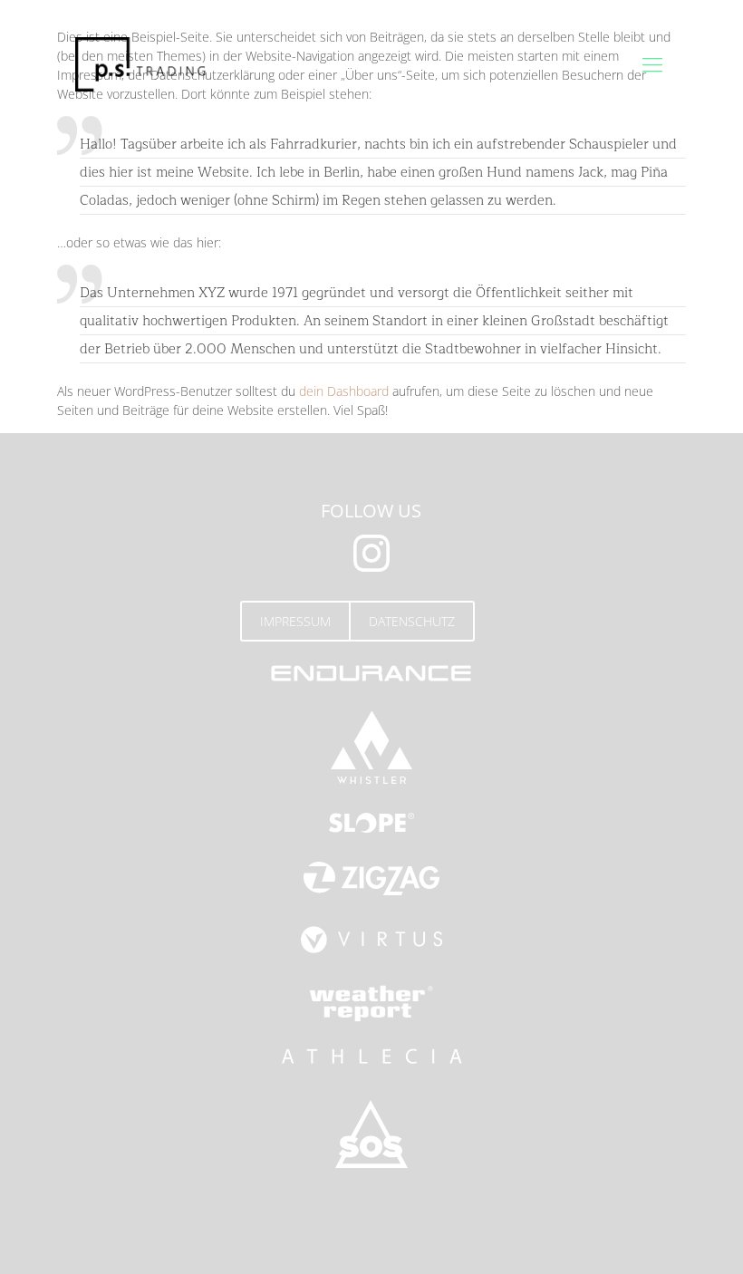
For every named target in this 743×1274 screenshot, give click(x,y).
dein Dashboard (344, 391)
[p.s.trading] (140, 63)
